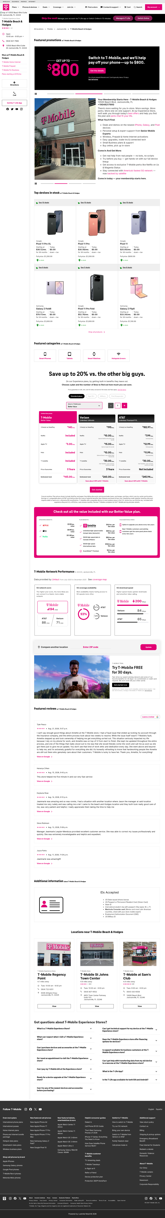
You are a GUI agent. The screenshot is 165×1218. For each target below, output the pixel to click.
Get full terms (143, 80)
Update (148, 647)
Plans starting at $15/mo (11, 74)
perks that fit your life (121, 116)
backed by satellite (116, 173)
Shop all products (97, 332)
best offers (133, 113)
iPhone (138, 125)
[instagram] (21, 109)
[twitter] (12, 109)
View (54, 1006)
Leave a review (148, 717)
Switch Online (143, 18)
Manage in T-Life (123, 18)
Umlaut (56, 579)
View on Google (45, 756)
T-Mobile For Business (10, 70)
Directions (14, 83)
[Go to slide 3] (104, 94)
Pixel (157, 125)
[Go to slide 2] (76, 94)
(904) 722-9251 (47, 989)
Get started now (120, 685)
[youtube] (16, 109)
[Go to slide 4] (133, 94)
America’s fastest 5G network (138, 170)
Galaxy (146, 125)
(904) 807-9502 (90, 992)
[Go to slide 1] (48, 94)
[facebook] (7, 109)
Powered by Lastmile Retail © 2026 (82, 1214)
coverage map (99, 579)
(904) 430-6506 (133, 992)
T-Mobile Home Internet (11, 62)
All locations (38, 29)
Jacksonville (61, 29)
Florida (50, 29)
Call (14, 94)
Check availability (97, 73)
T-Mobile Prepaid (8, 66)
